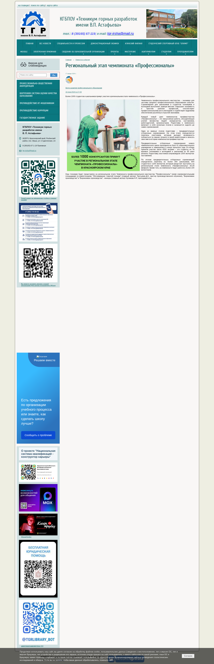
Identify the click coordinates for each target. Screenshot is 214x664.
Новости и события (83, 60)
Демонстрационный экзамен (105, 43)
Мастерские (130, 51)
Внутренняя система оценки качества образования (38, 94)
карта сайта (52, 5)
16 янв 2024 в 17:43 (74, 92)
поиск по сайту (38, 5)
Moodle (24, 51)
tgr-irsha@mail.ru (29, 151)
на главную (23, 5)
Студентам (166, 51)
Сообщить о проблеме (38, 435)
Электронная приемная (44, 51)
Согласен (188, 656)
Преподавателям (185, 51)
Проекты (115, 51)
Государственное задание (32, 118)
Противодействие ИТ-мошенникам (37, 103)
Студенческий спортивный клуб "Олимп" (168, 43)
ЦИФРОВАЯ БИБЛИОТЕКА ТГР (32, 646)
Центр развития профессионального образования (84, 88)
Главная (29, 43)
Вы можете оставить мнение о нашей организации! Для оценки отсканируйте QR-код (38, 284)
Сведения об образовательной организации (83, 51)
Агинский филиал (134, 43)
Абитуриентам (148, 51)
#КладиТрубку (26, 537)
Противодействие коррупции (34, 110)
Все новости (45, 43)
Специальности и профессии (71, 43)
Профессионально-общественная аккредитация (36, 84)
